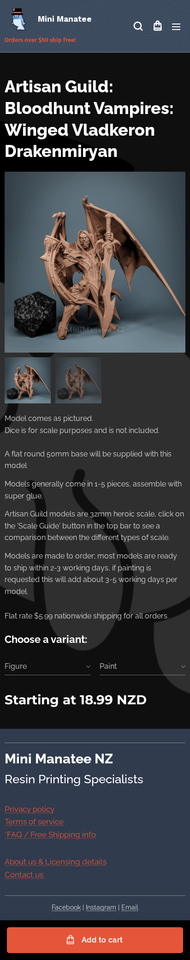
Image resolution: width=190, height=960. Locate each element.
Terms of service (34, 821)
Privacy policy (29, 809)
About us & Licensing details (56, 861)
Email (129, 907)
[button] (138, 26)
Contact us (25, 874)
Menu (176, 26)
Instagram (101, 907)
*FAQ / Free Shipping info (50, 834)
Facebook (66, 907)
